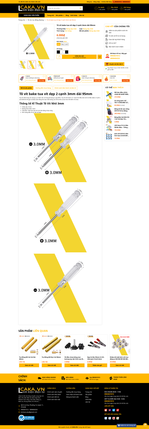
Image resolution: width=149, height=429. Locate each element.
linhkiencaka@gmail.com (29, 412)
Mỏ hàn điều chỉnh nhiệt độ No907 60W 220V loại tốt (121, 93)
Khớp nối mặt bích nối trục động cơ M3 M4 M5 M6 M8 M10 (119, 358)
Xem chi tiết (29, 365)
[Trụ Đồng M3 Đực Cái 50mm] (51, 345)
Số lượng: (60, 49)
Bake (58, 44)
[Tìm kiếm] (80, 8)
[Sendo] (117, 410)
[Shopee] (105, 410)
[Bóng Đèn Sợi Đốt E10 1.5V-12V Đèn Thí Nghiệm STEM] (109, 119)
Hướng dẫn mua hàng (73, 392)
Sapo (89, 427)
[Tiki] (113, 410)
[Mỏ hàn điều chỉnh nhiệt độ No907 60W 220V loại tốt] (109, 95)
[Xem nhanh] (38, 342)
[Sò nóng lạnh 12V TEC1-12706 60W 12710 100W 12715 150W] (109, 103)
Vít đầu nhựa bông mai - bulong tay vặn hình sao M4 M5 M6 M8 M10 (74, 358)
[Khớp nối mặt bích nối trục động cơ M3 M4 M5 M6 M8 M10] (120, 345)
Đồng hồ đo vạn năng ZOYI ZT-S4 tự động (121, 110)
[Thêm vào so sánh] (38, 339)
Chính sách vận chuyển (54, 392)
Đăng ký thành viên (72, 397)
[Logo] (31, 8)
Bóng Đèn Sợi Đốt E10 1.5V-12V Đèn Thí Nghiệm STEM (121, 118)
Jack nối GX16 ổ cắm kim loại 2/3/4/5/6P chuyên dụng (121, 135)
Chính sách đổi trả (53, 397)
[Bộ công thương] (26, 417)
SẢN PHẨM (33, 331)
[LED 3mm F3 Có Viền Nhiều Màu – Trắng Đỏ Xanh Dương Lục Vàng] (109, 128)
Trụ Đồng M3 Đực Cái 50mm (51, 357)
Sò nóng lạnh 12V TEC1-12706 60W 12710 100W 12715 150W (121, 102)
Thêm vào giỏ (97, 365)
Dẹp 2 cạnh (64, 44)
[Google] (117, 418)
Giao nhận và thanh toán (74, 394)
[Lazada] (109, 410)
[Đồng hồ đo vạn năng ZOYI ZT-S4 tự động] (109, 111)
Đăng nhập (96, 2)
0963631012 (109, 394)
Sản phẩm (59, 15)
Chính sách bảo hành (54, 394)
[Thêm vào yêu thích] (100, 57)
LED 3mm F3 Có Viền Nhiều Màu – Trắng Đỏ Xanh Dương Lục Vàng (121, 126)
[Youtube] (113, 418)
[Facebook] (109, 418)
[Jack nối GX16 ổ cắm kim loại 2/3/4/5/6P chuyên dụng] (109, 136)
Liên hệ (81, 15)
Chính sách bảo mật (53, 399)
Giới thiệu (73, 15)
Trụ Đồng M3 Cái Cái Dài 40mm (27, 358)
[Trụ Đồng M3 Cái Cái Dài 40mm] (29, 345)
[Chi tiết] (44, 76)
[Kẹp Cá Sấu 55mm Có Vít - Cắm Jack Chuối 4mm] (97, 345)
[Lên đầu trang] (145, 420)
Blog (67, 15)
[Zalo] (105, 418)
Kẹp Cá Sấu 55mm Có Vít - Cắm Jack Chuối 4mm (96, 358)
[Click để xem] (36, 41)
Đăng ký (89, 2)
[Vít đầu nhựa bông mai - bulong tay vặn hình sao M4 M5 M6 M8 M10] (74, 345)
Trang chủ (50, 15)
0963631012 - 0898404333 (122, 2)
